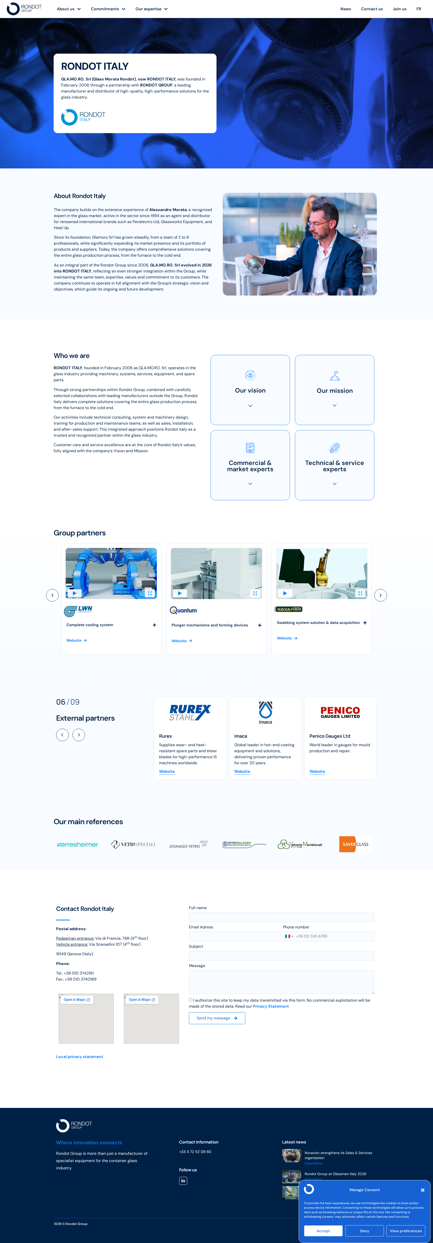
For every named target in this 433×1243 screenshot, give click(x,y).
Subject (196, 946)
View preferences (406, 1230)
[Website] (190, 712)
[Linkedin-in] (183, 1181)
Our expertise (148, 9)
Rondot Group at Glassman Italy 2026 (335, 1174)
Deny (364, 1230)
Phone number (296, 927)
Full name (198, 908)
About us (65, 9)
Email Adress (201, 927)
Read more (313, 1163)
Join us (399, 9)
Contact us (372, 9)
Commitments (105, 9)
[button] (422, 1190)
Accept (323, 1230)
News (346, 9)
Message (197, 966)
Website (167, 771)
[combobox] (289, 936)
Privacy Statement (271, 1006)
